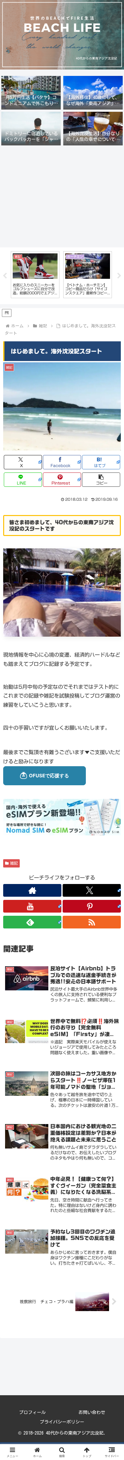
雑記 (14, 863)
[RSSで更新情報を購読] (92, 922)
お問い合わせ (92, 1412)
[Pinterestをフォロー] (92, 906)
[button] (101, 479)
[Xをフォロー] (92, 890)
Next (119, 276)
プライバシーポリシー (62, 1422)
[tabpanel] (35, 274)
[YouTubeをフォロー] (32, 906)
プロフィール (32, 1412)
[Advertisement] (62, 196)
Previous (5, 276)
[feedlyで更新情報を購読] (32, 922)
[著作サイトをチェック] (32, 890)
